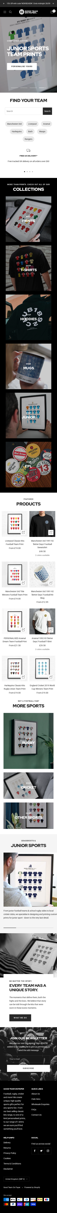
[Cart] (52, 12)
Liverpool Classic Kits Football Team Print (14, 542)
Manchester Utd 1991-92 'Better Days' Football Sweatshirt (42, 544)
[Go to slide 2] (27, 171)
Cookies (7, 1158)
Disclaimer (8, 1169)
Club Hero (35, 1099)
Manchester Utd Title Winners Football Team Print (14, 593)
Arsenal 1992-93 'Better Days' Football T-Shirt (42, 640)
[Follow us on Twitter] (41, 1151)
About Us (35, 1094)
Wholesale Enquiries (40, 1104)
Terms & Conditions (12, 1163)
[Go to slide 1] (24, 171)
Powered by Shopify (32, 1187)
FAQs (33, 1109)
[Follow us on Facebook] (34, 1151)
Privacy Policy (10, 1153)
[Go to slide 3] (29, 171)
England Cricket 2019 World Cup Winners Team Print (42, 687)
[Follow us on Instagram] (48, 1151)
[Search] (10, 12)
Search (47, 111)
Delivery (7, 1142)
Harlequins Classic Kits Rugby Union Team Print (15, 687)
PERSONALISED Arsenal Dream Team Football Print (15, 640)
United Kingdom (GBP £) (15, 1179)
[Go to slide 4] (32, 171)
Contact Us (36, 1115)
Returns (7, 1148)
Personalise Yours (21, 66)
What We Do (20, 1018)
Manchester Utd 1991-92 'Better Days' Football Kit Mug (42, 594)
